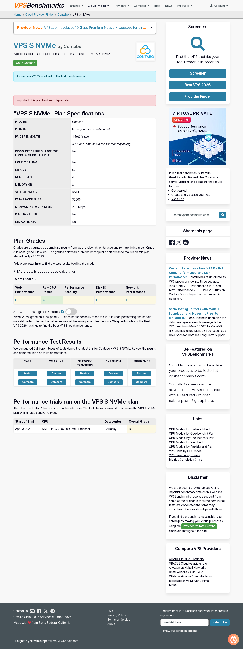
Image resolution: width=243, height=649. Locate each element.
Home (17, 14)
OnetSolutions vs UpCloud (186, 572)
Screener (198, 73)
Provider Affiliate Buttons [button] (199, 526)
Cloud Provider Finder (39, 14)
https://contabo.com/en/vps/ (91, 129)
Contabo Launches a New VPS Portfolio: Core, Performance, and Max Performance (197, 273)
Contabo (63, 14)
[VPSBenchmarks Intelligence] (233, 639)
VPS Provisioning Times (184, 455)
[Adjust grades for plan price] (62, 312)
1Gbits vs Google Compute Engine (191, 576)
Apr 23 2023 (36, 256)
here (209, 400)
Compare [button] (140, 6)
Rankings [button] (74, 6)
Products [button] (183, 6)
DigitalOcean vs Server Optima (189, 581)
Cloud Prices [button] (97, 6)
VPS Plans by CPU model (185, 451)
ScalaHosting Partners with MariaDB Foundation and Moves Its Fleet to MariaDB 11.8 (195, 313)
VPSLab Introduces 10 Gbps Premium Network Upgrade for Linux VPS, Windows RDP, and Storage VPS (126, 27)
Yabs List (177, 199)
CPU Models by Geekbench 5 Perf (192, 433)
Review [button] (27, 373)
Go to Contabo (25, 63)
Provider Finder (197, 96)
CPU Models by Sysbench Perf (189, 429)
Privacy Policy (116, 615)
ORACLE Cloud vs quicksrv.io (188, 563)
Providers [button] (120, 6)
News (169, 6)
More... (173, 585)
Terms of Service (118, 619)
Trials (157, 6)
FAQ (110, 611)
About (111, 624)
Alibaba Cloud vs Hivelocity (186, 559)
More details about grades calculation (46, 271)
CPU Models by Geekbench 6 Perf (192, 438)
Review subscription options (178, 631)
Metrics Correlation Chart (185, 459)
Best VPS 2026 (198, 85)
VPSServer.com (67, 641)
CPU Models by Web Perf (186, 442)
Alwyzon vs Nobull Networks (187, 567)
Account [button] (219, 6)
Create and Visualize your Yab (190, 195)
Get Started (179, 190)
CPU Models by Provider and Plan (191, 446)
